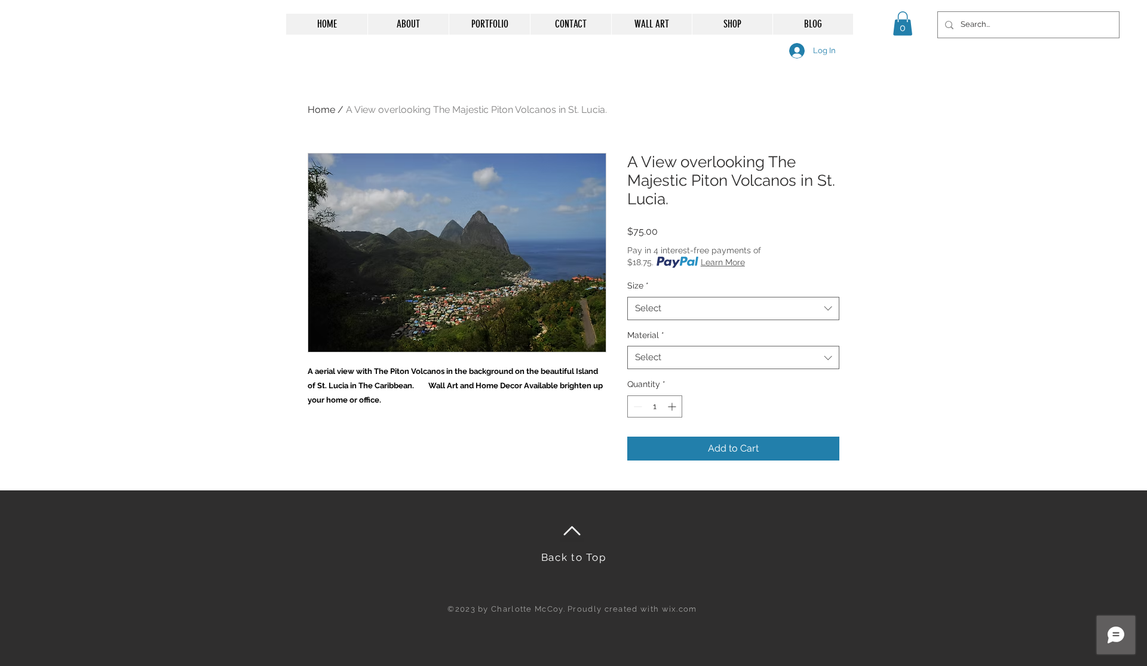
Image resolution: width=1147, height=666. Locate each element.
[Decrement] (636, 406)
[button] (903, 23)
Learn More (723, 262)
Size (638, 285)
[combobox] (733, 308)
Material (645, 335)
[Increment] (672, 406)
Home (321, 109)
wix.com (679, 608)
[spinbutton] (654, 406)
